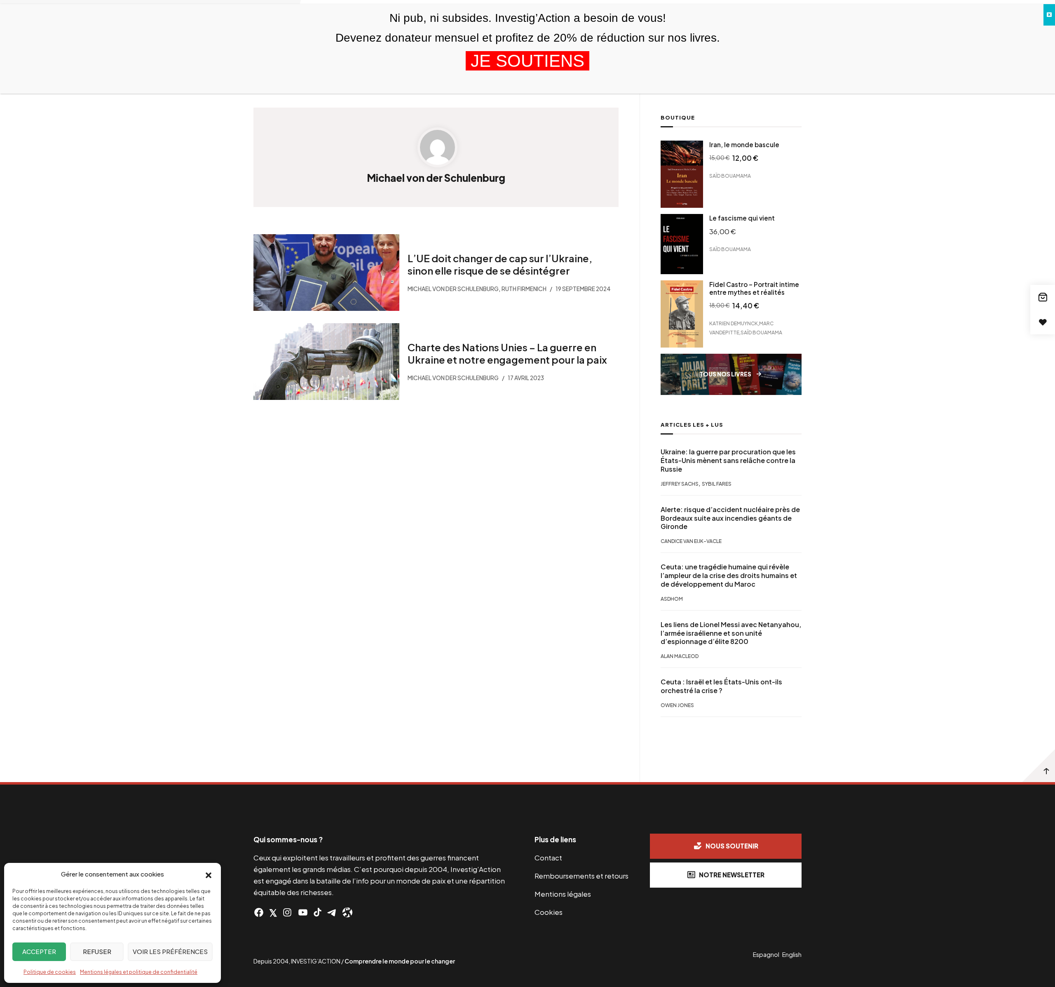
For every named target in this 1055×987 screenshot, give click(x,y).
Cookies (549, 911)
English (792, 954)
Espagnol (766, 954)
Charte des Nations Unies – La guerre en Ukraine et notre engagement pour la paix (507, 353)
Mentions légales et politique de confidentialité (138, 972)
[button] (208, 874)
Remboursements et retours (581, 875)
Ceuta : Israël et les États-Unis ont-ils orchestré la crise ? (721, 686)
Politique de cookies (49, 972)
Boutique (678, 117)
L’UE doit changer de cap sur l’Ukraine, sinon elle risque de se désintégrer (500, 264)
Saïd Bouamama (730, 176)
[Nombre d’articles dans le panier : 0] (1042, 297)
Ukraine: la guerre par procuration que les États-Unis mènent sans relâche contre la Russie (728, 460)
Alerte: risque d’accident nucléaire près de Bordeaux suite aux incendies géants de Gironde (730, 518)
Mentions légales (563, 893)
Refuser (97, 951)
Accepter (39, 951)
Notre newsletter (731, 875)
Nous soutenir (732, 846)
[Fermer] (1049, 15)
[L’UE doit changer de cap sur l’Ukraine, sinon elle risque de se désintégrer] (326, 272)
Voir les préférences (170, 951)
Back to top (1038, 765)
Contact (548, 857)
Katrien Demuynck (733, 323)
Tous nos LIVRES (725, 374)
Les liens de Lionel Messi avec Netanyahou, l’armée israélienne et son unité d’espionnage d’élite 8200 (731, 633)
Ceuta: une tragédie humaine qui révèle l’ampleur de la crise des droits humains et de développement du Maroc (729, 575)
